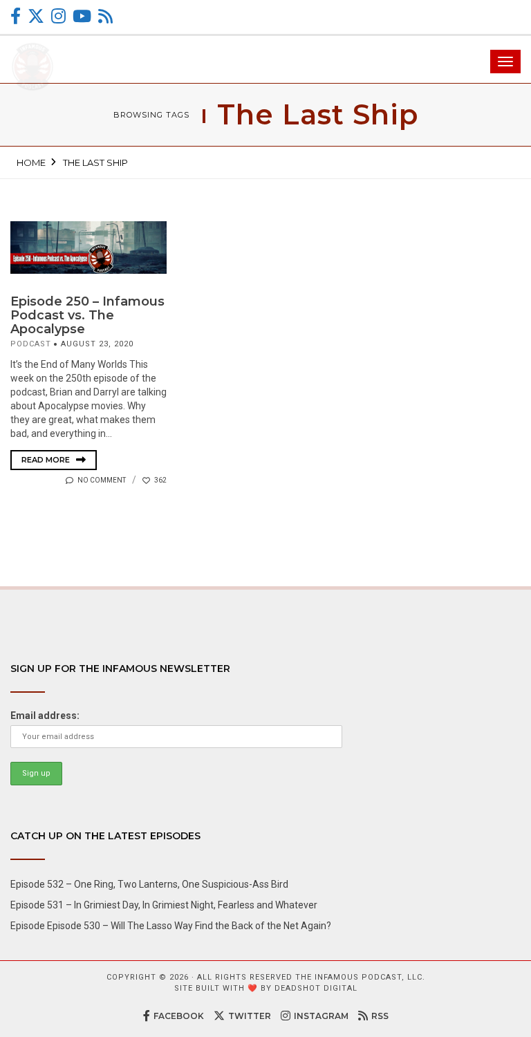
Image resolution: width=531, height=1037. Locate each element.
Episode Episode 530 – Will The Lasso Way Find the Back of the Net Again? (170, 925)
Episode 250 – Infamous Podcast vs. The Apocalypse (87, 315)
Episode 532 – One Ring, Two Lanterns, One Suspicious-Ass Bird (149, 884)
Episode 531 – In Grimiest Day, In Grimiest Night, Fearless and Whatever (163, 904)
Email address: (45, 715)
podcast (30, 343)
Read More (46, 460)
